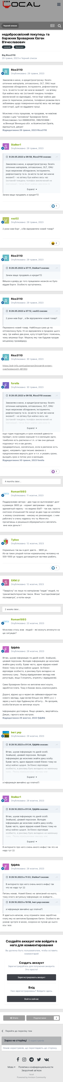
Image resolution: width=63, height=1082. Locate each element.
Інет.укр (36, 902)
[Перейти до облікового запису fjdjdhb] (6, 649)
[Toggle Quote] (7, 156)
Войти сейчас (31, 999)
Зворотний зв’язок (31, 1070)
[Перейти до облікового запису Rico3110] (6, 71)
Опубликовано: (27, 73)
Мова (11, 1067)
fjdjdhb (36, 744)
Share (15, 1018)
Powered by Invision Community (31, 1077)
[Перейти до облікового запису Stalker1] (6, 146)
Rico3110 (11, 55)
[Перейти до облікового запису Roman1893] (6, 493)
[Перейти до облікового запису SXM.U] (6, 582)
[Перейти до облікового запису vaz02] (6, 220)
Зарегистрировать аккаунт (31, 977)
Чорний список (29, 58)
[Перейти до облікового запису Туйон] (6, 541)
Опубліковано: (27, 148)
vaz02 (35, 311)
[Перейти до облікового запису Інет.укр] (6, 734)
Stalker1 (36, 268)
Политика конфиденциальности (35, 1067)
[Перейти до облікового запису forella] (6, 385)
